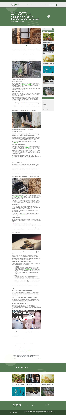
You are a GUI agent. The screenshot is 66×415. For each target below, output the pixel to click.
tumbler (35, 157)
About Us (46, 4)
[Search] (56, 5)
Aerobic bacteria (16, 223)
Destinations (45, 106)
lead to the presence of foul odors (22, 214)
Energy (37, 4)
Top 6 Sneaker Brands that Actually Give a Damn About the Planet (48, 64)
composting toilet (24, 102)
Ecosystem (45, 104)
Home (28, 4)
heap (12, 157)
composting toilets (29, 57)
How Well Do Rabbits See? (46, 95)
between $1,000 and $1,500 (29, 147)
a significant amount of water (26, 84)
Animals (41, 4)
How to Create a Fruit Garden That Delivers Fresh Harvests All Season (47, 42)
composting (16, 142)
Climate (32, 4)
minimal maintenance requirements (18, 196)
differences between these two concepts (21, 159)
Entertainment (45, 109)
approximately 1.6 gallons (28, 269)
